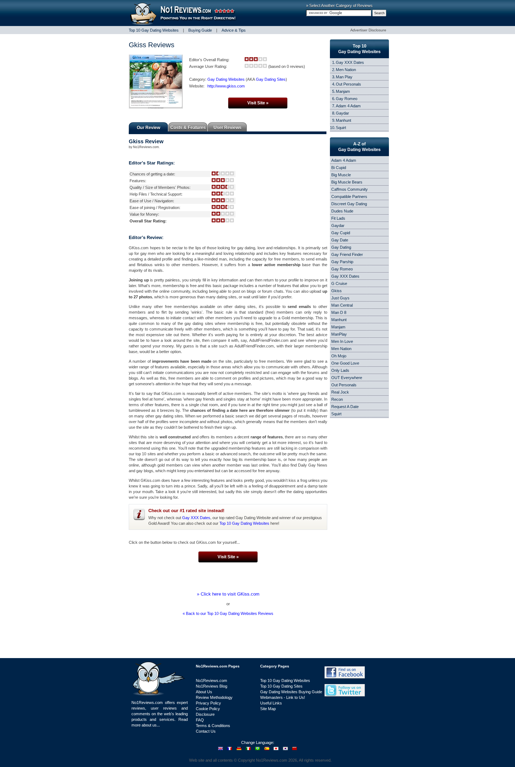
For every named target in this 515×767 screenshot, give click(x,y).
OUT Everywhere (346, 377)
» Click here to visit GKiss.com (228, 594)
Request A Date (345, 406)
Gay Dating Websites (226, 79)
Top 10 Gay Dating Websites (244, 523)
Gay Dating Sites (271, 79)
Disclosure (205, 714)
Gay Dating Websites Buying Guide (291, 691)
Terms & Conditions (213, 725)
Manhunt (343, 120)
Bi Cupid (338, 167)
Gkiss (336, 290)
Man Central (342, 305)
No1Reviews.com (211, 680)
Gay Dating (341, 247)
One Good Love (345, 363)
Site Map (268, 708)
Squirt (341, 127)
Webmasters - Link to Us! (282, 697)
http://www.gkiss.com (226, 86)
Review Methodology (214, 697)
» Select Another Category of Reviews (339, 5)
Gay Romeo (346, 98)
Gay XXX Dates (196, 517)
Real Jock (340, 392)
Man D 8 (338, 312)
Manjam (343, 91)
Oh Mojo (338, 356)
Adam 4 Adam (348, 106)
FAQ (200, 720)
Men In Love (342, 341)
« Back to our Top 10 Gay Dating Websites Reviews (228, 613)
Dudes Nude (342, 211)
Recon (337, 399)
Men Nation (346, 69)
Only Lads (340, 370)
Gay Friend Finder (347, 254)
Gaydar (342, 113)
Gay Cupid (340, 232)
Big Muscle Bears (346, 182)
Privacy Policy (208, 703)
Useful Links (271, 703)
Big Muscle (341, 175)
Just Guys (340, 298)
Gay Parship (342, 261)
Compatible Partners (349, 196)
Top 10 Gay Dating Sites (281, 686)
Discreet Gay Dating (349, 203)
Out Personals (348, 84)
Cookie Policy (208, 708)
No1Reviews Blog (211, 686)
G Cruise (339, 283)
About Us (204, 691)
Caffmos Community (349, 189)
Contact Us (206, 731)
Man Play (344, 77)
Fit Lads (338, 218)
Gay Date (339, 240)
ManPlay (339, 334)
